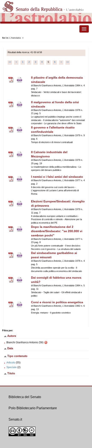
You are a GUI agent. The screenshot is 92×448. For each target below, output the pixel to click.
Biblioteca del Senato (25, 397)
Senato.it (15, 419)
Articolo (10, 362)
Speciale (11, 367)
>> (67, 62)
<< (10, 62)
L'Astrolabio (15, 38)
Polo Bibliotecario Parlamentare (33, 408)
